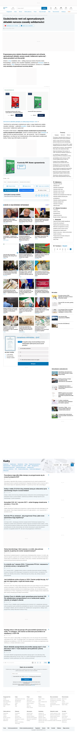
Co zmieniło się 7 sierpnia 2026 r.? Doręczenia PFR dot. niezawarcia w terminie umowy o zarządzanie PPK (62, 155)
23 (70, 249)
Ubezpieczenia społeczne (17, 465)
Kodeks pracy (13, 464)
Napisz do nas (28, 186)
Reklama (59, 728)
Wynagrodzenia (56, 213)
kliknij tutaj (33, 685)
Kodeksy (28, 720)
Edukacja (64, 11)
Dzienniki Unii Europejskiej (32, 717)
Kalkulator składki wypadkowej (60, 200)
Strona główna (6, 15)
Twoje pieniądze (42, 11)
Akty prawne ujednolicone (32, 719)
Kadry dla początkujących (35, 469)
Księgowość (9, 11)
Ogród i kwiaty (64, 704)
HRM (29, 465)
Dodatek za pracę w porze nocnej (60, 228)
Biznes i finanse (41, 698)
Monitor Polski (29, 714)
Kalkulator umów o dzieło (58, 192)
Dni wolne (54, 292)
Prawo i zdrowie (30, 707)
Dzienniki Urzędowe (30, 716)
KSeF (69, 11)
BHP (25, 465)
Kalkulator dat (56, 185)
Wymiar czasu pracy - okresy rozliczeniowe (62, 232)
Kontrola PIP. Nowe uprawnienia (31, 163)
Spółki (39, 700)
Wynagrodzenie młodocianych (59, 230)
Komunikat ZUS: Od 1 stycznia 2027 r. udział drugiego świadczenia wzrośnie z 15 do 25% (62, 145)
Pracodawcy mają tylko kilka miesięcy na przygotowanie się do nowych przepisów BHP (61, 138)
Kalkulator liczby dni (57, 183)
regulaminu (27, 676)
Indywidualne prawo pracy (9, 467)
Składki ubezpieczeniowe (55, 716)
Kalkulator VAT (41, 716)
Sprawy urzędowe (30, 703)
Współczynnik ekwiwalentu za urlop (61, 224)
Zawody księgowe (6, 704)
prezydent (23, 126)
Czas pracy (55, 209)
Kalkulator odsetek (42, 717)
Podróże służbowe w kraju (55, 713)
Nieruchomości (56, 11)
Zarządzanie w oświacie (19, 719)
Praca (28, 704)
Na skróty (64, 711)
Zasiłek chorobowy (57, 233)
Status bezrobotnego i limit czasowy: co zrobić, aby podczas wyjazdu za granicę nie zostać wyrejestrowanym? (62, 152)
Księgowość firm (6, 696)
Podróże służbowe (53, 717)
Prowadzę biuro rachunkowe (55, 700)
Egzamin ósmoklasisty (19, 721)
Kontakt (53, 728)
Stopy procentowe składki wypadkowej (61, 221)
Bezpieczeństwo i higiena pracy (60, 217)
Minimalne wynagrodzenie (55, 714)
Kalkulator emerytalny (58, 203)
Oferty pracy (5, 470)
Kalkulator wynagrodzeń (58, 187)
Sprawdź (21, 166)
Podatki (4, 698)
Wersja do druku (11, 186)
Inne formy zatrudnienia (8, 469)
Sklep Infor (29, 706)
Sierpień (65, 246)
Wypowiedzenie (6, 465)
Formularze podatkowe (66, 719)
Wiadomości (15, 15)
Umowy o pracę (56, 211)
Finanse (63, 701)
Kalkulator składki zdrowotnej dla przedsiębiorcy (60, 197)
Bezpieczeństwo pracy (23, 469)
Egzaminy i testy (18, 717)
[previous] (32, 662)
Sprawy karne (29, 700)
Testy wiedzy (17, 723)
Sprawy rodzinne (30, 698)
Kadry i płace (5, 719)
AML (51, 706)
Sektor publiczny (27, 11)
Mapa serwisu (66, 728)
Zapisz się (26, 679)
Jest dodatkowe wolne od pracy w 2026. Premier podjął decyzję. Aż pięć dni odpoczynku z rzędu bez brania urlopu (61, 158)
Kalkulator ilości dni (42, 714)
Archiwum (64, 714)
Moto (49, 11)
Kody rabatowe (65, 716)
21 (65, 249)
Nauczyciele (17, 716)
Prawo (35, 11)
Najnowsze (63, 134)
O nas (4, 728)
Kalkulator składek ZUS (58, 201)
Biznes (20, 11)
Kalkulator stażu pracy (42, 719)
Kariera (43, 728)
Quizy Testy (55, 239)
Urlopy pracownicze (57, 215)
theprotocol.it (64, 720)
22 (67, 249)
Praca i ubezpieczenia (42, 701)
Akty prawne (29, 711)
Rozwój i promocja (6, 717)
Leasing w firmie (41, 704)
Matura (16, 720)
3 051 (45, 662)
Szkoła (16, 714)
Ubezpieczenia (30, 467)
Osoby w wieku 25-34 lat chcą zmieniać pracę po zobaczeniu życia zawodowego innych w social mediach (61, 141)
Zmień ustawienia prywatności (26, 728)
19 (60, 249)
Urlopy (26, 464)
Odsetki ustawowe (53, 719)
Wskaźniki (58, 219)
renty (9, 61)
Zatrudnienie (20, 464)
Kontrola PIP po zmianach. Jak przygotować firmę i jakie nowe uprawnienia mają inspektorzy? (62, 148)
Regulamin (37, 728)
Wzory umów (64, 717)
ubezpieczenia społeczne (13, 182)
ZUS (13, 64)
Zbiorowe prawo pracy (21, 467)
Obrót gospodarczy (7, 701)
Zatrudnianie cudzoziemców (59, 369)
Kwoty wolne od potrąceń (58, 223)
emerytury (41, 62)
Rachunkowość (6, 700)
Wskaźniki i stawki (54, 711)
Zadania (4, 716)
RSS (48, 728)
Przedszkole (17, 713)
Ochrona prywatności (13, 728)
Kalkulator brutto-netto (58, 189)
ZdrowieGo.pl (64, 713)
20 (62, 249)
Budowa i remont (65, 703)
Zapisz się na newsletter (44, 186)
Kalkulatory (58, 182)
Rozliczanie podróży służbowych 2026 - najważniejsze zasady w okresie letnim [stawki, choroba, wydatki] (61, 172)
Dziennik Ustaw (30, 713)
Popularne (57, 134)
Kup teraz (19, 115)
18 (57, 249)
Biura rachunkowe (54, 696)
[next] (49, 662)
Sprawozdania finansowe (55, 704)
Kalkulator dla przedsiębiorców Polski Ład (62, 194)
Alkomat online (56, 205)
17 (54, 249)
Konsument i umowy (30, 701)
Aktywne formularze (61, 208)
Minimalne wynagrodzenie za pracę (61, 226)
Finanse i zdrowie (41, 706)
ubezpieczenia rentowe (25, 182)
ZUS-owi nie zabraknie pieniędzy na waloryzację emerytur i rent (20, 121)
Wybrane (68, 134)
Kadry (15, 11)
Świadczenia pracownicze (34, 464)
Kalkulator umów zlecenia (58, 191)
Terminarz (58, 246)
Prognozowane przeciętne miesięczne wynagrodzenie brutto (61, 236)
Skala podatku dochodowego (55, 720)
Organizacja (5, 713)
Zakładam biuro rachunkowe (55, 698)
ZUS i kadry (5, 703)
